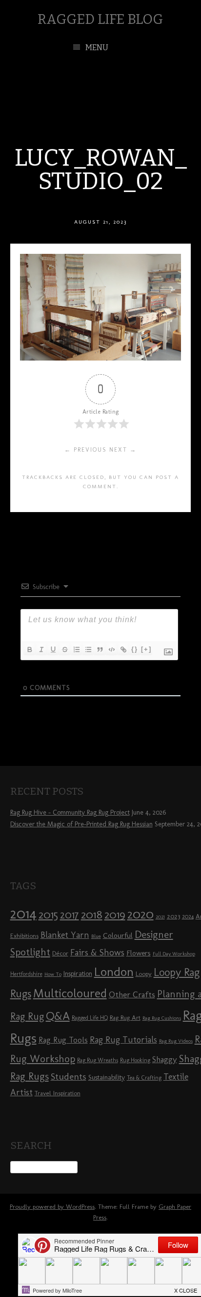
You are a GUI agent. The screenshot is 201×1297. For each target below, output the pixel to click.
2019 (114, 914)
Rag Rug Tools (63, 1040)
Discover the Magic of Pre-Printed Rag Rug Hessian (81, 824)
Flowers (138, 953)
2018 (91, 914)
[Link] (123, 649)
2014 (23, 913)
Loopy (144, 973)
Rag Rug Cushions (161, 1018)
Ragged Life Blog (100, 19)
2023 (173, 916)
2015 (48, 914)
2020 (140, 914)
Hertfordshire (26, 974)
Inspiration (77, 974)
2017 (69, 914)
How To (52, 974)
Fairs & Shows (97, 952)
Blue (96, 936)
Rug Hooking (135, 1060)
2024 (188, 916)
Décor (60, 953)
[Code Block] (111, 649)
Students (68, 1076)
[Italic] (41, 649)
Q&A (58, 1016)
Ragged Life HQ (90, 1017)
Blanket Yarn (64, 935)
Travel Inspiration (57, 1093)
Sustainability (106, 1077)
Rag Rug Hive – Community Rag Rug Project (70, 812)
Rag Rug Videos (176, 1041)
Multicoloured (70, 993)
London (114, 971)
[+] (146, 649)
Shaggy (164, 1059)
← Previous (85, 449)
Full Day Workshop (174, 954)
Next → (123, 449)
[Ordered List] (76, 649)
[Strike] (64, 649)
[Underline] (53, 649)
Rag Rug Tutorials (123, 1039)
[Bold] (29, 649)
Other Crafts (132, 994)
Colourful (118, 935)
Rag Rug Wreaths (97, 1060)
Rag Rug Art (125, 1017)
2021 (160, 917)
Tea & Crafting (144, 1077)
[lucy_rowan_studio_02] (100, 357)
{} (134, 649)
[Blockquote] (99, 649)
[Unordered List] (88, 649)
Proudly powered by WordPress (52, 1206)
